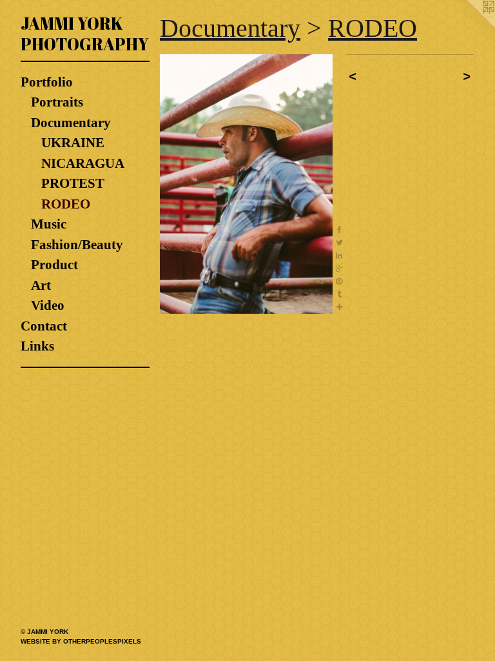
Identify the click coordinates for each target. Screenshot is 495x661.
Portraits (57, 102)
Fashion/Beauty (77, 244)
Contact (44, 326)
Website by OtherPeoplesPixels (81, 641)
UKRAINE (72, 142)
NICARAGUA (82, 163)
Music (48, 224)
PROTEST (72, 183)
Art (41, 285)
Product (54, 264)
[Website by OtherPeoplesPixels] (469, 26)
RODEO (65, 204)
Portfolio (47, 82)
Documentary (71, 122)
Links (37, 346)
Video (47, 305)
